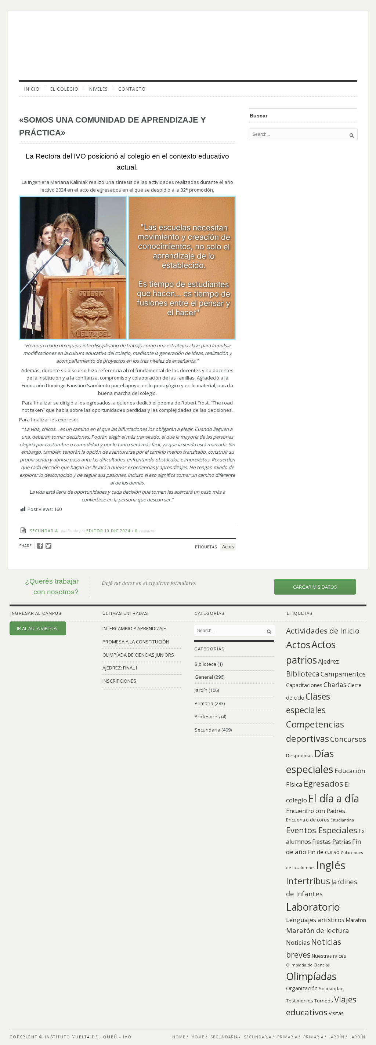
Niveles (98, 89)
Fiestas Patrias (331, 842)
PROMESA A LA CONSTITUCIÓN (135, 641)
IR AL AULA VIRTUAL (38, 628)
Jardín (201, 690)
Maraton (356, 920)
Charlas (334, 684)
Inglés (331, 865)
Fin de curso (323, 852)
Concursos (348, 739)
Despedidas (299, 755)
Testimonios (299, 1000)
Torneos (323, 1000)
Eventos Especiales (321, 829)
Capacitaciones (304, 685)
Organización (302, 988)
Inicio (32, 89)
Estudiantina (342, 820)
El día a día (333, 798)
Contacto (132, 89)
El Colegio (64, 89)
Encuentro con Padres (315, 811)
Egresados (323, 783)
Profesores (207, 716)
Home (178, 1036)
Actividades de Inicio (322, 630)
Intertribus (308, 881)
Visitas (336, 1013)
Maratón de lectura (317, 930)
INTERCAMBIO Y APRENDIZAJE (134, 628)
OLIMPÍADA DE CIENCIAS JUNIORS (138, 655)
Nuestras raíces (329, 956)
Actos (228, 547)
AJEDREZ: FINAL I (119, 667)
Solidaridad (331, 988)
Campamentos (343, 674)
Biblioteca (205, 664)
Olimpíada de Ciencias (307, 965)
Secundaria (44, 530)
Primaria (204, 703)
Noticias (298, 942)
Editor (94, 530)
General (204, 677)
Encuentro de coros (307, 819)
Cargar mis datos (315, 587)
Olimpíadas (311, 976)
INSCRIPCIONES (119, 681)
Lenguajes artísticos (315, 919)
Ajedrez (328, 661)
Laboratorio (313, 907)
